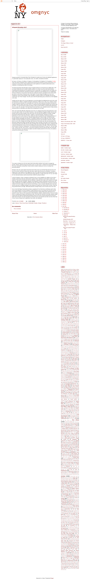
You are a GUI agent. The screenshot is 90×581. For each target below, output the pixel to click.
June (65, 232)
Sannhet (76, 484)
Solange (39, 203)
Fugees (76, 366)
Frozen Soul (76, 365)
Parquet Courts (71, 458)
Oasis (68, 453)
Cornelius (68, 331)
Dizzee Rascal (25, 203)
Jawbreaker (76, 390)
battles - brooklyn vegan (66, 147)
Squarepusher (63, 503)
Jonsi (69, 398)
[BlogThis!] (30, 201)
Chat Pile (70, 322)
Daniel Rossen (66, 335)
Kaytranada (31, 203)
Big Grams (74, 299)
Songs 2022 (63, 65)
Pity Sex (64, 464)
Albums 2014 (63, 96)
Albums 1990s (64, 129)
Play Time (68, 465)
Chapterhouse (63, 322)
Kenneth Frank (64, 174)
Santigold (62, 485)
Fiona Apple (68, 358)
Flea (69, 359)
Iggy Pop (66, 382)
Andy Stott (64, 281)
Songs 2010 (63, 115)
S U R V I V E (72, 483)
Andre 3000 (76, 280)
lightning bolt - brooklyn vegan (67, 156)
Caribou (73, 316)
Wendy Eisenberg (70, 557)
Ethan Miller (70, 354)
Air (71, 273)
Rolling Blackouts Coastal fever (67, 480)
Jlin (73, 394)
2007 (63, 260)
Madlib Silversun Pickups (69, 426)
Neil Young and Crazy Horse (70, 448)
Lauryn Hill (65, 414)
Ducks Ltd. (69, 349)
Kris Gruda (63, 412)
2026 (63, 190)
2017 (63, 206)
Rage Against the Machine (73, 470)
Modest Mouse (71, 440)
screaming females (67, 487)
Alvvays (70, 278)
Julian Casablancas (69, 401)
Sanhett (71, 484)
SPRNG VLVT (75, 502)
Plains (73, 464)
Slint (63, 495)
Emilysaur (63, 172)
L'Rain (62, 413)
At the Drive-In (68, 289)
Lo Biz (62, 176)
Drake (65, 348)
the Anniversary (68, 512)
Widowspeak (70, 560)
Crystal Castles (65, 333)
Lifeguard (76, 417)
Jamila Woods (73, 387)
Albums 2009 (63, 117)
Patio (77, 458)
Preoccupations (64, 467)
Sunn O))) (70, 507)
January (65, 241)
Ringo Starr (75, 477)
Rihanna (65, 477)
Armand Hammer (71, 287)
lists (61, 420)
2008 (63, 258)
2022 (63, 197)
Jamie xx (67, 387)
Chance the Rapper (67, 321)
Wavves (63, 556)
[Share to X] (31, 201)
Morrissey (69, 442)
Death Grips (70, 340)
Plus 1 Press (63, 180)
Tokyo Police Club (64, 544)
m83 (77, 425)
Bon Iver (63, 309)
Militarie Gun (74, 437)
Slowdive (67, 495)
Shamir (69, 489)
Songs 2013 (63, 102)
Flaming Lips (63, 359)
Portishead (68, 466)
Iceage (75, 381)
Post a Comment (17, 208)
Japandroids (70, 389)
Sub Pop (62, 505)
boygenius (71, 310)
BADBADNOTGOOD (65, 292)
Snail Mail (71, 496)
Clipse (68, 327)
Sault (68, 486)
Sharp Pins (72, 490)
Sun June (76, 506)
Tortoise (73, 545)
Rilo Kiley (70, 477)
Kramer (77, 411)
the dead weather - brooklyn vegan (68, 158)
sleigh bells (76, 494)
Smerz (62, 496)
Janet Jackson (63, 389)
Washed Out (69, 555)
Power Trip (75, 466)
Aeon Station (73, 272)
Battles (74, 293)
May (65, 234)
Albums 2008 (63, 119)
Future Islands (63, 367)
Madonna (76, 426)
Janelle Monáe (75, 388)
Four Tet (73, 363)
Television (65, 511)
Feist (63, 357)
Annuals (76, 283)
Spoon (70, 502)
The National (63, 528)
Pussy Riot (69, 469)
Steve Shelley (69, 504)
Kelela (74, 406)
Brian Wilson (77, 311)
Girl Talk (63, 368)
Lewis (68, 417)
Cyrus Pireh (74, 334)
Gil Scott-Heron (76, 367)
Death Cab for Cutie (69, 339)
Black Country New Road (70, 304)
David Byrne (74, 336)
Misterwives (73, 438)
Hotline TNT (68, 379)
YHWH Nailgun (75, 566)
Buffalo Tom (64, 314)
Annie (73, 283)
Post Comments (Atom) (37, 217)
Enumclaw (72, 353)
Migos (77, 436)
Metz (66, 436)
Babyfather (77, 291)
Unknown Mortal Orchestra (67, 550)
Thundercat (44, 203)
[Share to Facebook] (33, 201)
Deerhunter (77, 340)
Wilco (76, 560)
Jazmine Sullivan (67, 391)
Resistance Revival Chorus (73, 474)
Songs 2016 (63, 90)
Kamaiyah (72, 404)
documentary (71, 346)
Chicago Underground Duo (74, 323)
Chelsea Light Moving (64, 323)
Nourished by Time (75, 452)
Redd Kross (68, 473)
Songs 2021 (63, 69)
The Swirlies (77, 535)
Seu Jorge (63, 488)
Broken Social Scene (72, 312)
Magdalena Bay (69, 427)
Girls (67, 368)
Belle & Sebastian (65, 297)
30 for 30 (63, 134)
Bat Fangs (70, 293)
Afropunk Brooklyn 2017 (68, 219)
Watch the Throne (76, 555)
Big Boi (70, 299)
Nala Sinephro (71, 446)
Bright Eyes (64, 312)
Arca (68, 285)
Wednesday (76, 556)
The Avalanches (65, 513)
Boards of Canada (68, 308)
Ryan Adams (65, 483)
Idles (62, 382)
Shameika (64, 489)
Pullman (70, 468)
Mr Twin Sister (75, 443)
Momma (70, 441)
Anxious (76, 284)
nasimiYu (77, 446)
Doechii (76, 346)
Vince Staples (66, 554)
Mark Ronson (76, 429)
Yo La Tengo (63, 567)
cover (72, 332)
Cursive (69, 334)
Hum (68, 380)
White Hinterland (68, 559)
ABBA (75, 271)
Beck (74, 295)
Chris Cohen (77, 324)
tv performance (72, 547)
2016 (63, 243)
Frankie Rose (73, 364)
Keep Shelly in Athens (66, 406)
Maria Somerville (63, 429)
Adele (78, 271)
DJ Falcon (75, 345)
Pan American (68, 457)
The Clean (74, 515)
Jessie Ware (72, 393)
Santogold (68, 485)
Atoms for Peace (64, 290)
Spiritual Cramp (76, 501)
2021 (63, 199)
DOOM (69, 347)
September (66, 213)
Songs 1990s (63, 132)
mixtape (64, 439)
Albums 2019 (63, 75)
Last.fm (62, 45)
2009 (63, 256)
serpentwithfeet (75, 487)
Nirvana (68, 451)
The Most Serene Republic (73, 527)
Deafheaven (70, 337)
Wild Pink (63, 561)
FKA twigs (75, 358)
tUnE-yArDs (68, 546)
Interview (75, 382)
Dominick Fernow (64, 347)
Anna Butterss (70, 282)
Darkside (76, 335)
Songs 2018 (63, 81)
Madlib (62, 426)
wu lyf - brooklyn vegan (65, 152)
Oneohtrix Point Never (65, 454)
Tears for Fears (73, 510)
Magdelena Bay (76, 427)
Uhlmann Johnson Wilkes (72, 549)
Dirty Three (64, 345)
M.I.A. (73, 425)
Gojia (67, 369)
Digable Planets (67, 343)
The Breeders (73, 514)
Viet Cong (74, 552)
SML (66, 496)
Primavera (76, 467)
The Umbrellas (64, 536)
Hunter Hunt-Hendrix (73, 380)
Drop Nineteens (75, 348)
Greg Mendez (63, 371)
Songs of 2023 (64, 61)
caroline (75, 317)
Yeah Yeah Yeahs (68, 566)
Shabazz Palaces (75, 488)
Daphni (71, 335)
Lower (62, 424)
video (68, 552)
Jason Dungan (69, 390)
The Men (63, 525)
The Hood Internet (71, 521)
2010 (63, 254)
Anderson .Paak (18, 203)
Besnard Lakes (66, 298)
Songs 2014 (63, 98)
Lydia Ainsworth (68, 425)
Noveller (64, 453)
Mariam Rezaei (70, 429)
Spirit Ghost (70, 501)
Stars (78, 503)
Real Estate (71, 471)
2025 (63, 191)
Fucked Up (70, 366)
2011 (63, 252)
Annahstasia (68, 283)
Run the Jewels (68, 482)
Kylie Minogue (75, 412)
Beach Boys (71, 294)
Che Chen (76, 322)
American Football (71, 279)
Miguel (62, 437)
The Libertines (66, 524)
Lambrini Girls (72, 413)
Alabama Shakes (64, 274)
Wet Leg (72, 558)
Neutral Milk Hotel (71, 449)
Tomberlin (62, 545)
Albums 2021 (63, 67)
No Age (72, 451)
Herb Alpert (73, 376)
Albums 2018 (63, 79)
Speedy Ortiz (70, 500)
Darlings (62, 336)
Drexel (69, 348)
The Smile (70, 534)
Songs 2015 (63, 94)
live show (75, 420)
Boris (66, 310)
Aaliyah (71, 271)
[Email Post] (26, 201)
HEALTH (76, 375)
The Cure (77, 516)
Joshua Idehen (73, 399)
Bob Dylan (75, 308)
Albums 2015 (63, 92)
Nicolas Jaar (67, 450)
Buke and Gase (71, 314)
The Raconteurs (74, 530)
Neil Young (72, 447)
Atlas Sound (74, 289)
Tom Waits (76, 544)
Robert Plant (63, 478)
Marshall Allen (64, 430)
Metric (62, 436)
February (65, 239)
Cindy (76, 326)
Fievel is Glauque (75, 357)
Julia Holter (74, 400)
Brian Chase (71, 311)
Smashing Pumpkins (74, 495)
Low (77, 423)
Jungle (67, 403)
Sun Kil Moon (63, 507)
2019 (63, 202)
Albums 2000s (64, 125)
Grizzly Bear (76, 371)
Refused (73, 473)
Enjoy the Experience (64, 353)
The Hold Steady (63, 521)
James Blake (67, 386)
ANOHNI (62, 284)
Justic (71, 403)
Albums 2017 (63, 83)
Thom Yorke (63, 540)
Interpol (70, 382)
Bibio (67, 299)
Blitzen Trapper (74, 305)
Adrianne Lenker (65, 272)
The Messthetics (71, 525)
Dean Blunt (77, 337)
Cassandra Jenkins (65, 320)
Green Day (70, 370)
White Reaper (63, 560)
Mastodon (67, 431)
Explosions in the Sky (65, 355)
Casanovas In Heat (74, 319)
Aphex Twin (63, 285)
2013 (63, 249)
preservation (71, 467)
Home (35, 213)
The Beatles (73, 513)
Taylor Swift (68, 510)
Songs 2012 (63, 106)
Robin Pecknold (69, 478)
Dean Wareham (65, 338)
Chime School (71, 324)
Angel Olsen (71, 281)
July (65, 230)
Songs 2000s (63, 127)
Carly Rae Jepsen (68, 317)
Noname (62, 452)
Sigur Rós (69, 491)
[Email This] (29, 201)
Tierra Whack (67, 541)
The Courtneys (71, 516)
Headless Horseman (69, 375)
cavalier (72, 320)
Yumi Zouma (73, 567)
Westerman (76, 557)
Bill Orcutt (73, 301)
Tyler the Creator (74, 548)
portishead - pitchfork (65, 160)
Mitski (77, 438)
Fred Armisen (67, 365)
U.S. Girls (63, 549)
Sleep (72, 494)
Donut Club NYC (64, 47)
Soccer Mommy (70, 497)
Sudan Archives (68, 505)
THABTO (74, 511)
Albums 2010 (63, 113)
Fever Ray (68, 357)
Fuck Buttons (63, 366)
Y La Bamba (72, 565)
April (65, 236)
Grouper (68, 372)
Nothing (67, 452)
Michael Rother (71, 436)
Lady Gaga (67, 413)
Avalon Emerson (68, 291)
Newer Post (15, 213)
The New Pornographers (72, 528)
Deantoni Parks (71, 338)
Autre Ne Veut (73, 290)
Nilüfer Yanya (73, 450)
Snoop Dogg (63, 497)
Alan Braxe (70, 274)
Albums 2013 (63, 100)
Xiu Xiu (67, 565)
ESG (65, 354)
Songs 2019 (63, 77)
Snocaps (76, 496)
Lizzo (66, 421)
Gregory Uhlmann (70, 371)
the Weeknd (69, 537)
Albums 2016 (63, 88)
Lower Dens (67, 424)
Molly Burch (65, 441)
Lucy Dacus (74, 424)
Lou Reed (66, 423)
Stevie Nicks (76, 504)
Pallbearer (62, 457)
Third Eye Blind (67, 539)
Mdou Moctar (74, 434)
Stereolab (64, 504)
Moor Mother (63, 442)
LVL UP (62, 425)
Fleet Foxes (74, 359)
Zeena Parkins (67, 568)
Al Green (75, 273)
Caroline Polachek (65, 319)
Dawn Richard (64, 337)
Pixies (69, 464)
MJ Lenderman (73, 439)
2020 (63, 200)
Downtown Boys (74, 347)
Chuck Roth (72, 326)
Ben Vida (77, 297)
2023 (63, 195)
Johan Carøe (76, 395)
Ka (67, 404)
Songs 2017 (63, 86)
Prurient (65, 468)
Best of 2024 (63, 56)
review (63, 476)
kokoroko (68, 411)
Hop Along (68, 377)
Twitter (62, 38)
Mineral (62, 438)
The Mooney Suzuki (72, 526)
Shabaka (68, 488)
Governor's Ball (76, 369)
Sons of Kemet (64, 500)
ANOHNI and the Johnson (69, 284)
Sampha (35, 203)
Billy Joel (76, 302)
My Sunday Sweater (65, 178)
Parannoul (65, 458)
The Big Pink (67, 514)
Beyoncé (63, 299)
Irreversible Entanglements (71, 383)
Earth (69, 350)
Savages (72, 486)
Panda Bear (76, 457)
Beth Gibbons (74, 298)
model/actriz (63, 440)
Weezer (63, 557)
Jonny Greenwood (64, 398)
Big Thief (68, 300)
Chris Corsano (71, 325)
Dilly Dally (73, 343)
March (65, 238)
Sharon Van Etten (64, 490)
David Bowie (68, 336)
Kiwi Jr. (63, 411)
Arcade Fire (72, 285)
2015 (63, 245)
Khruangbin (66, 410)
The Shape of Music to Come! (67, 43)
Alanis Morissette (76, 274)
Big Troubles (74, 300)
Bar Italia (71, 292)
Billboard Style (71, 302)
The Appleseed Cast (75, 512)
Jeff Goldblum (74, 391)
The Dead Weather (71, 517)
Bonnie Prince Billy (71, 309)
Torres (69, 545)
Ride (62, 477)
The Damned (64, 517)
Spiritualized (64, 502)
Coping (63, 331)
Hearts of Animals (64, 376)
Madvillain (62, 427)
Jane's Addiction (67, 388)
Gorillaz (70, 369)
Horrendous (70, 378)
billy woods (63, 303)
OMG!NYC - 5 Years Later (66, 140)
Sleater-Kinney (65, 494)
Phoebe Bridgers (70, 462)
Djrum (66, 346)
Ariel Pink (77, 286)
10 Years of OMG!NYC (65, 138)
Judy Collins (69, 400)
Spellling (76, 500)
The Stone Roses (64, 535)
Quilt (76, 469)
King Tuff (77, 410)
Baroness (76, 292)
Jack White (67, 384)
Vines (71, 554)
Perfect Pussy (76, 460)
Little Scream (67, 420)
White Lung (75, 559)
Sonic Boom (70, 498)
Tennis (70, 511)
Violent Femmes (76, 554)
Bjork (69, 303)
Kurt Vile (69, 412)
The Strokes (70, 535)
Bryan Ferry (71, 313)
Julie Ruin (73, 402)
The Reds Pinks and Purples (68, 533)
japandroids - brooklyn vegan (67, 162)
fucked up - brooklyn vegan (66, 154)
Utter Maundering (64, 182)
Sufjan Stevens (75, 505)
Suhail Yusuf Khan (66, 506)
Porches (73, 465)
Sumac (71, 506)
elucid (70, 352)
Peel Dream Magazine (68, 460)
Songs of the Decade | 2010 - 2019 (68, 123)
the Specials (76, 534)
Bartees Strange (64, 293)
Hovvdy (73, 379)
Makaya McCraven (74, 428)
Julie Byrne (68, 402)
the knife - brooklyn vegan (66, 150)
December (66, 207)
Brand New (77, 310)
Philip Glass (63, 462)
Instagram (63, 41)
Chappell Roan (75, 321)
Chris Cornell (64, 325)
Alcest (63, 275)
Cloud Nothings (74, 327)
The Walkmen (71, 536)
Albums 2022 (63, 63)
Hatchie (62, 375)
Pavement (69, 459)
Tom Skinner (70, 544)
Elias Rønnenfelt (65, 352)
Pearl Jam (74, 459)
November (66, 209)
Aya (73, 291)
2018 (63, 204)
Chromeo (66, 326)
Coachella (66, 328)
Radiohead (64, 470)
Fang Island (64, 356)
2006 (63, 261)
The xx (66, 538)
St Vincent (74, 503)
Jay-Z (62, 391)
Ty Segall (67, 548)
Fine (63, 358)
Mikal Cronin (67, 437)
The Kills (65, 523)
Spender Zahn (63, 501)
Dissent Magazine (64, 170)
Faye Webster (70, 356)
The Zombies (72, 538)
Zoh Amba (73, 568)
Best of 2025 (63, 54)
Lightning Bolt (64, 418)
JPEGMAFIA (63, 400)
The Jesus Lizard (72, 522)
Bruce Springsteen (64, 313)
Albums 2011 (63, 109)
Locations (71, 421)
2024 (63, 193)
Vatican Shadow (71, 551)
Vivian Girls (64, 555)
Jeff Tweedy (75, 392)
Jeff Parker (68, 392)
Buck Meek (77, 313)
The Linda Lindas (74, 524)
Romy (76, 480)
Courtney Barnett (65, 332)
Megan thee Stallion (68, 435)
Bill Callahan (66, 301)
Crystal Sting (72, 333)
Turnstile (74, 546)
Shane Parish (75, 489)
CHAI (62, 321)
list (76, 418)
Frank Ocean (66, 364)
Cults (78, 333)
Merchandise (76, 435)
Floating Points (69, 360)
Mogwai (77, 440)
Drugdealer (63, 349)
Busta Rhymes (75, 315)
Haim (71, 373)
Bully (66, 315)
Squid (69, 503)
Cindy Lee (63, 327)
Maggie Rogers (65, 428)
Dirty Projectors (76, 344)
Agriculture (67, 273)
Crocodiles (77, 332)
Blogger (52, 578)
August (65, 214)
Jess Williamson (64, 393)
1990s (62, 269)
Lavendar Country (72, 414)
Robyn (74, 478)
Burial (69, 315)
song (62, 499)
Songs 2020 (63, 73)
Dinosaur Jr (67, 344)
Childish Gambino (65, 324)
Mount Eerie (75, 442)
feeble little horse (76, 356)
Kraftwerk (72, 411)
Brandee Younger (65, 311)
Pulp (74, 468)
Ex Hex (76, 354)
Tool (66, 545)
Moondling (75, 441)
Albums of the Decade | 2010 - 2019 (68, 121)
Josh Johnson (64, 399)
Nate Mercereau (65, 447)
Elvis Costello (75, 352)
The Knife (70, 523)
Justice (74, 403)
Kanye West (69, 405)
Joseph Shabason (75, 398)
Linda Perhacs (71, 418)
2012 (63, 251)
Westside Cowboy (66, 558)
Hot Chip (74, 378)
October (65, 211)
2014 (63, 247)
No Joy (77, 451)
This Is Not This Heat (74, 539)
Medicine (62, 435)
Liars (72, 417)
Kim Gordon (71, 410)
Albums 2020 (63, 71)
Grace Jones (64, 370)
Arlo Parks (64, 287)
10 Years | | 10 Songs (65, 136)
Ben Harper (72, 297)
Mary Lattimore (71, 430)
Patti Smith (63, 459)
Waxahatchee (69, 556)
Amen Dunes (63, 279)
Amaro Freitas (75, 278)
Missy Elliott (67, 438)
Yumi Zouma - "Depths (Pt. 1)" (69, 222)
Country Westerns (75, 331)
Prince (62, 468)
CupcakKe (64, 334)
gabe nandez (70, 367)
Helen (69, 376)
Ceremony (76, 320)
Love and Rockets (72, 423)
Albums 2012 (63, 104)
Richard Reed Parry (74, 476)
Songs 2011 (63, 111)
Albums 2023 (63, 58)
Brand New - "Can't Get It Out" (69, 221)
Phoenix (77, 462)
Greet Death (76, 370)
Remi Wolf (66, 474)
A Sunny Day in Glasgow (72, 270)
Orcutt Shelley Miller (75, 454)
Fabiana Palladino (75, 355)
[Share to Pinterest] (34, 201)
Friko (71, 365)
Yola (69, 567)
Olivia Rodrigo (74, 453)
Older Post (55, 213)
